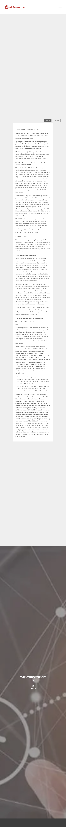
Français (56, 120)
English (48, 120)
